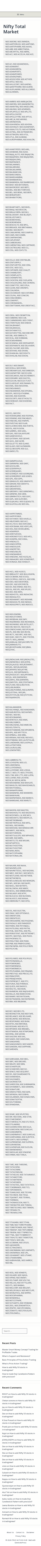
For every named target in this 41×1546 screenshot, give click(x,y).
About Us (10, 1532)
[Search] (30, 1331)
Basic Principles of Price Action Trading (19, 1360)
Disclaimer (30, 1532)
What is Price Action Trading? (14, 1363)
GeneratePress (20, 1542)
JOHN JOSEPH (8, 1440)
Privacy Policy (20, 1536)
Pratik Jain (6, 1426)
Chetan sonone (8, 1400)
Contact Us (20, 1532)
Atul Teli (6, 1492)
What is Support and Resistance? (16, 1356)
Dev (3, 1413)
